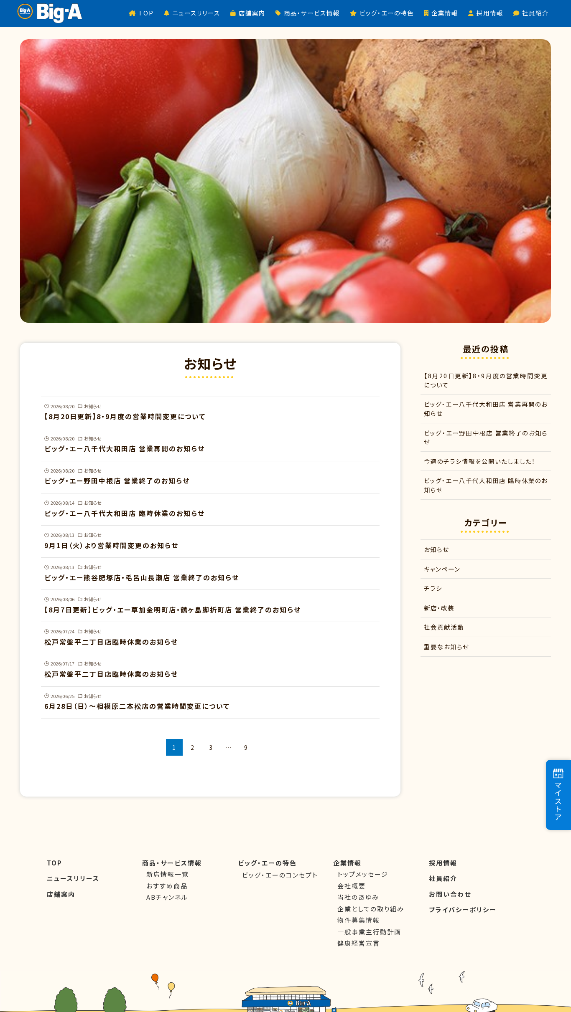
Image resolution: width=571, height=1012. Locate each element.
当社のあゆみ (358, 897)
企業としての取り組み (370, 908)
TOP (54, 862)
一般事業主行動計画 (369, 931)
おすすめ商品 (167, 885)
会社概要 (351, 885)
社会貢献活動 (444, 626)
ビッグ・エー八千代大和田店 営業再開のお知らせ (486, 408)
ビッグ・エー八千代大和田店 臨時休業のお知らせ (486, 485)
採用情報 (443, 862)
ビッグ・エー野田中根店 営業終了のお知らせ (486, 437)
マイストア (558, 801)
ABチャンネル (167, 897)
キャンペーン (442, 568)
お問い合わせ (450, 894)
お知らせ (436, 549)
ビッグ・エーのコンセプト (280, 874)
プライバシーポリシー (463, 909)
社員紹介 (443, 878)
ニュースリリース (73, 878)
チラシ (433, 588)
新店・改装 (439, 607)
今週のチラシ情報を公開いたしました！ (479, 461)
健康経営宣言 (358, 943)
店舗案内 (61, 894)
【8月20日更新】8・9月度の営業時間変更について (486, 380)
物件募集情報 (358, 920)
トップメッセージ (362, 874)
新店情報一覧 (167, 874)
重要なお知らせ (446, 646)
